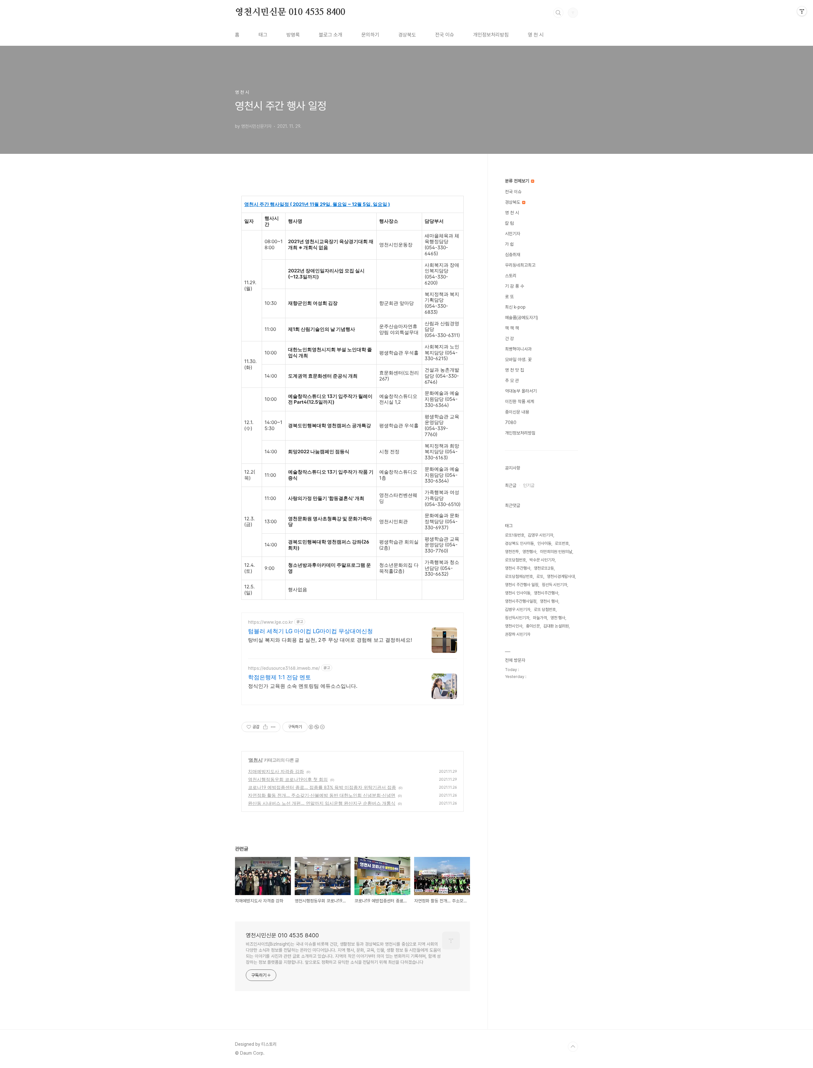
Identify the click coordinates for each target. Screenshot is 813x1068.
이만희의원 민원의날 (556, 551)
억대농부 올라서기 (521, 391)
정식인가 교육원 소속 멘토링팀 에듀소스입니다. (302, 686)
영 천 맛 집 (514, 370)
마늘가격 (540, 617)
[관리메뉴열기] (802, 11)
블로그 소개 (330, 35)
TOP (573, 1047)
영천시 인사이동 (517, 593)
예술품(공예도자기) (521, 317)
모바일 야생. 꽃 (518, 359)
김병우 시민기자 (517, 609)
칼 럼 (509, 223)
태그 (263, 35)
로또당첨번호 (515, 560)
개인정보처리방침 (491, 35)
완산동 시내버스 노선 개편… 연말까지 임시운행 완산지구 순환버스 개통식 (321, 803)
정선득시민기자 (517, 617)
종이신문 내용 (517, 411)
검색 (558, 12)
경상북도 (407, 35)
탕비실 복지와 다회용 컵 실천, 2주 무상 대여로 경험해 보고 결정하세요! (330, 640)
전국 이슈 (444, 35)
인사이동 (544, 543)
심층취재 (512, 254)
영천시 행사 (549, 601)
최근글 (510, 485)
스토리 (510, 275)
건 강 (509, 338)
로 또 (509, 296)
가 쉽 (509, 244)
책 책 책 (512, 328)
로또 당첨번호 (545, 609)
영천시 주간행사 (517, 568)
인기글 (528, 485)
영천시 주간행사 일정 (521, 584)
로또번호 (562, 543)
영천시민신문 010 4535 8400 (290, 12)
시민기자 (512, 233)
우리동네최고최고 (520, 265)
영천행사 (529, 551)
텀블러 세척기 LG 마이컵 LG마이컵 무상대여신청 (310, 631)
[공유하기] (265, 727)
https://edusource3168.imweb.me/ (284, 668)
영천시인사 (513, 626)
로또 (539, 576)
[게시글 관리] (273, 727)
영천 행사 (557, 617)
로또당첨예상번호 (519, 576)
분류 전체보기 (517, 180)
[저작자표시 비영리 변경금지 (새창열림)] (316, 726)
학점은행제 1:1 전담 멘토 (279, 677)
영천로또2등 (544, 568)
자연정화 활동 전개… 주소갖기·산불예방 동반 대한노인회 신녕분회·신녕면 (321, 795)
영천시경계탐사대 (561, 576)
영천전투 (512, 551)
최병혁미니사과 (518, 349)
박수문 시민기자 (542, 560)
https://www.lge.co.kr (270, 622)
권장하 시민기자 (517, 634)
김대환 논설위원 (556, 626)
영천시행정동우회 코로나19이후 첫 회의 (288, 779)
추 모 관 (512, 380)
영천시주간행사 (546, 593)
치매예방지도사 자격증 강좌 (276, 771)
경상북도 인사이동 (519, 543)
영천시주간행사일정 (520, 601)
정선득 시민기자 (554, 584)
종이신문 (533, 626)
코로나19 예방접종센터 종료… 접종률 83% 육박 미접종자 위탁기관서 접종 (322, 787)
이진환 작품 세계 (519, 401)
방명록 (293, 35)
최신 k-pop (515, 307)
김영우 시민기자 (540, 535)
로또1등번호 (514, 535)
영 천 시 (536, 35)
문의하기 (370, 35)
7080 (510, 422)
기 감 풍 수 (514, 286)
